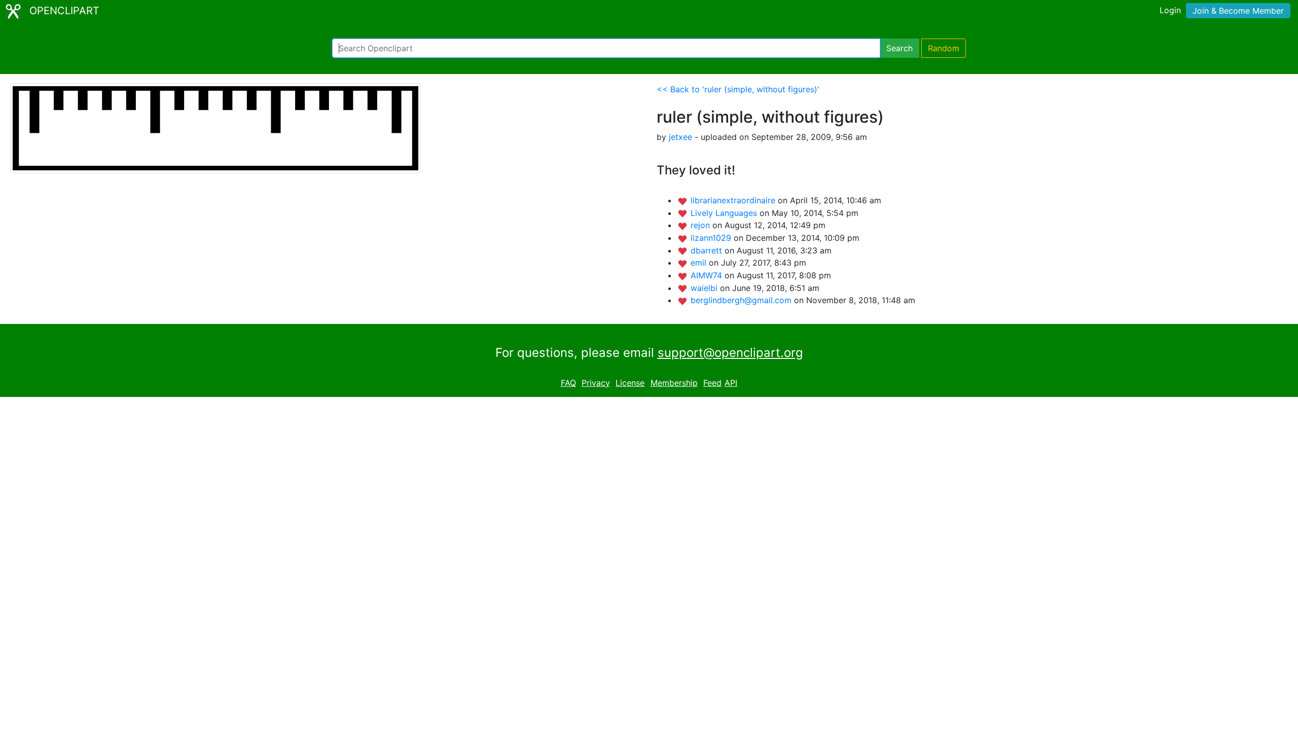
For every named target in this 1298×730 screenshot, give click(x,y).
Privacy (596, 383)
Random (943, 48)
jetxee (680, 137)
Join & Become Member (1238, 11)
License (630, 383)
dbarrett (708, 250)
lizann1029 (712, 238)
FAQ (568, 383)
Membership (674, 383)
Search (899, 48)
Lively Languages (725, 213)
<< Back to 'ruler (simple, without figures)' (738, 89)
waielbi (705, 288)
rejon (701, 225)
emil (700, 263)
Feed (712, 383)
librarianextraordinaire (734, 200)
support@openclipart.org (730, 352)
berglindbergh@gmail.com (742, 300)
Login (1170, 10)
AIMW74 (708, 275)
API (731, 383)
